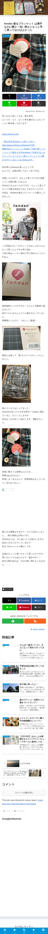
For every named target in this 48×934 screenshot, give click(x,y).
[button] (38, 103)
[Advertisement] (23, 846)
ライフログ (9, 589)
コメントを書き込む (24, 792)
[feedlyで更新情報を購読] (13, 621)
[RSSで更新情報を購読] (35, 621)
